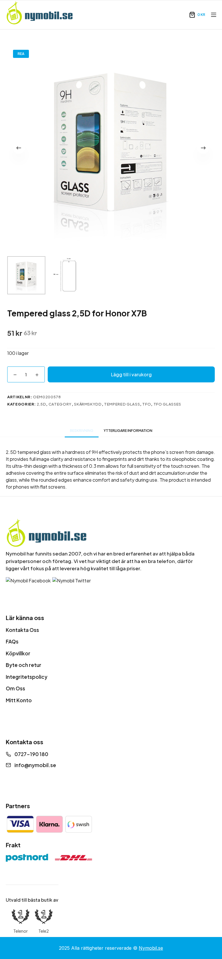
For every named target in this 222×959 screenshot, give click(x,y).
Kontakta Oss (22, 630)
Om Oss (15, 688)
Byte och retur (23, 665)
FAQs (12, 641)
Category (60, 404)
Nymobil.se (151, 948)
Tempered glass (122, 404)
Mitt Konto (19, 700)
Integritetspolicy (26, 677)
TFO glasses (167, 404)
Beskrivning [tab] (81, 430)
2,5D (41, 404)
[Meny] (213, 14)
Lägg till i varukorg (131, 374)
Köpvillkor (18, 653)
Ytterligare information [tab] (128, 430)
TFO (146, 404)
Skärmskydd (88, 404)
